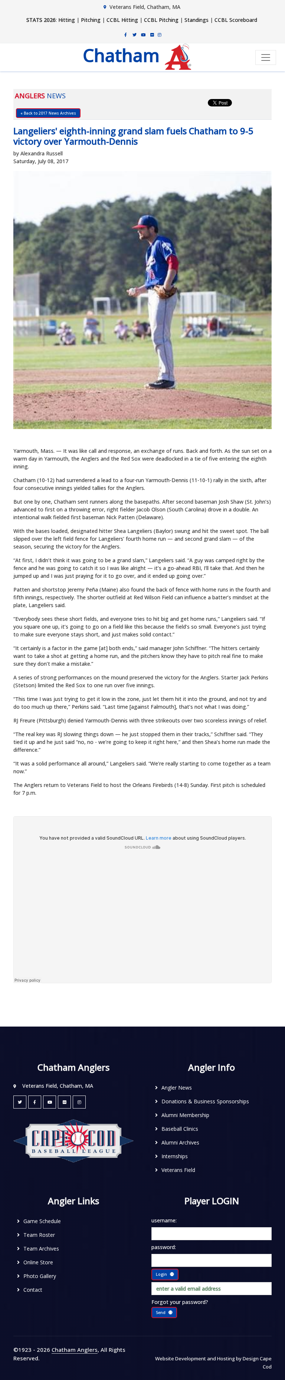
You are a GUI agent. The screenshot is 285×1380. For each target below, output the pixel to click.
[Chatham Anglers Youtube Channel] (143, 34)
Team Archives (41, 1248)
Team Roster (39, 1234)
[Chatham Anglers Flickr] (152, 34)
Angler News (176, 1087)
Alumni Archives (180, 1142)
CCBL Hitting (122, 19)
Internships (174, 1156)
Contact (32, 1289)
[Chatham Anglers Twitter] (134, 34)
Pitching (91, 19)
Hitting (66, 19)
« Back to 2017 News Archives (48, 113)
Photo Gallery (39, 1275)
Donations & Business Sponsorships (205, 1101)
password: (163, 1247)
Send (161, 1312)
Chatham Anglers (75, 1349)
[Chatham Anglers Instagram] (159, 34)
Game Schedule (42, 1221)
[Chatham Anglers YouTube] (49, 1102)
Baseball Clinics (179, 1128)
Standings (196, 19)
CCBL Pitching (161, 19)
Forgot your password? (179, 1301)
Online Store (38, 1262)
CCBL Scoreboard (235, 19)
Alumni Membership (185, 1115)
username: (164, 1220)
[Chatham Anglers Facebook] (125, 34)
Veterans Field (178, 1169)
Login (161, 1274)
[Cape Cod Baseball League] (73, 1140)
